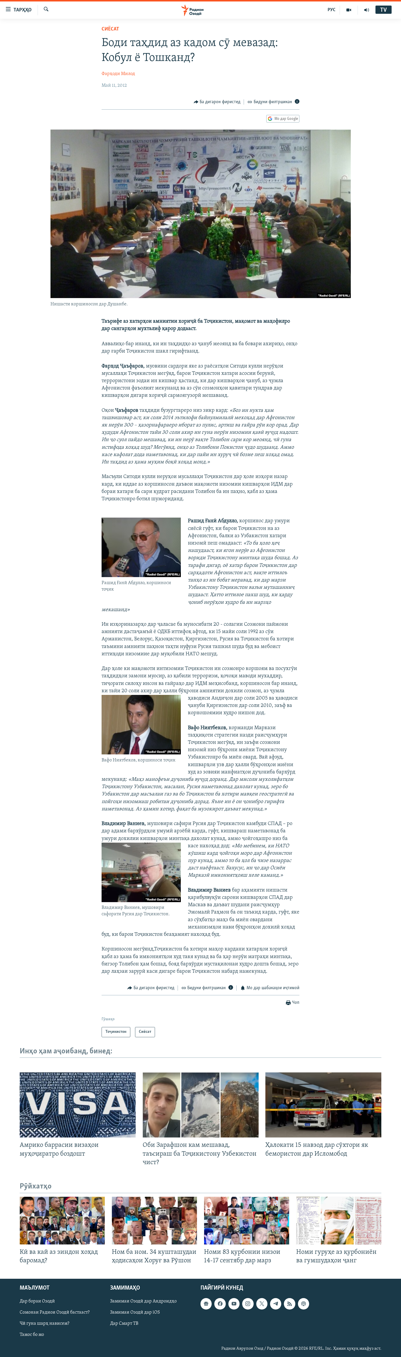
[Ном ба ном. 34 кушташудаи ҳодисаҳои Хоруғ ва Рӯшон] (154, 1220)
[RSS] (289, 1303)
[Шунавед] (366, 10)
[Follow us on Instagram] (247, 1303)
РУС (332, 10)
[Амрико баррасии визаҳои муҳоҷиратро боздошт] (78, 1104)
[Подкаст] (303, 1303)
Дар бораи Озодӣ (37, 1301)
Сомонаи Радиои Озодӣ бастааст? (55, 1312)
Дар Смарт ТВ (124, 1324)
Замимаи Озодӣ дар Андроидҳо (143, 1301)
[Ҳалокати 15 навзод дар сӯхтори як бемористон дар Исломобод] (323, 1104)
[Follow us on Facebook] (219, 1303)
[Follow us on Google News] (206, 1303)
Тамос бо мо (32, 1335)
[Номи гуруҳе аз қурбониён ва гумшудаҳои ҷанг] (338, 1220)
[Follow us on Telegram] (275, 1303)
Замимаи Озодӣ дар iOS (135, 1312)
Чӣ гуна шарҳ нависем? (44, 1324)
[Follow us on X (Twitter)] (261, 1303)
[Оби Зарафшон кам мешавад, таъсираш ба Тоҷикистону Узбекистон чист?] (201, 1104)
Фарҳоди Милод (118, 74)
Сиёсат (110, 29)
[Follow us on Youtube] (234, 1303)
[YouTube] (349, 10)
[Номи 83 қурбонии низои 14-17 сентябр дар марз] (246, 1220)
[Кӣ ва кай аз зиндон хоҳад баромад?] (62, 1220)
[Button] (217, 102)
